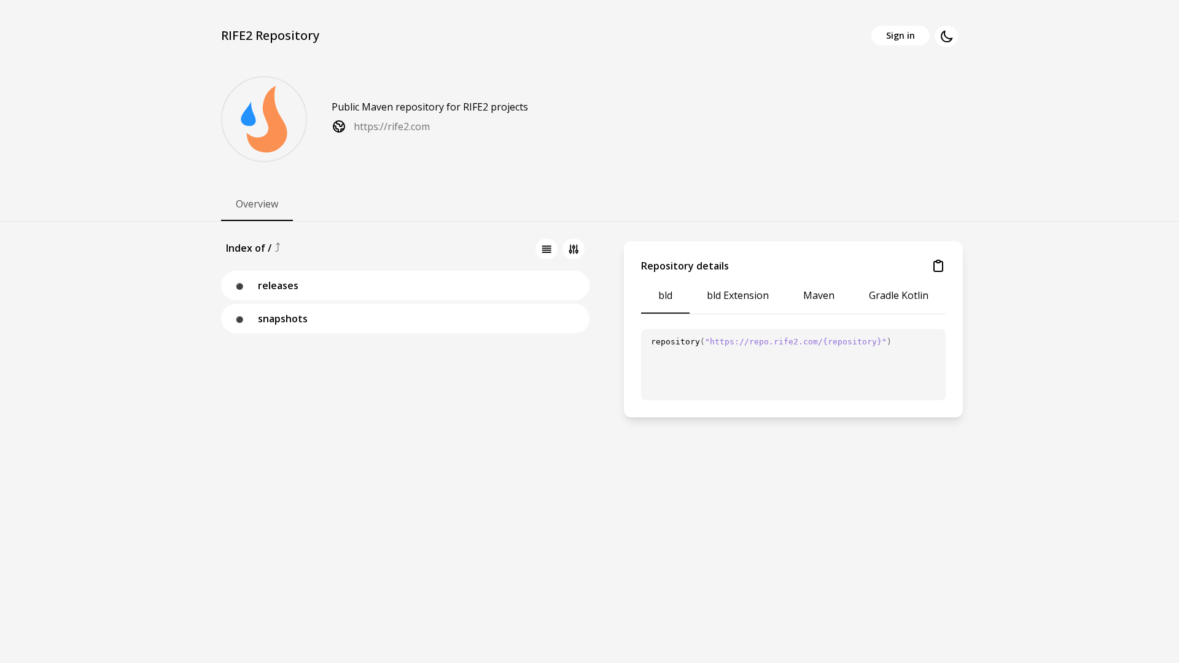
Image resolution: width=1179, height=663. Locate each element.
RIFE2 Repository (270, 35)
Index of (247, 248)
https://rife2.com (392, 126)
